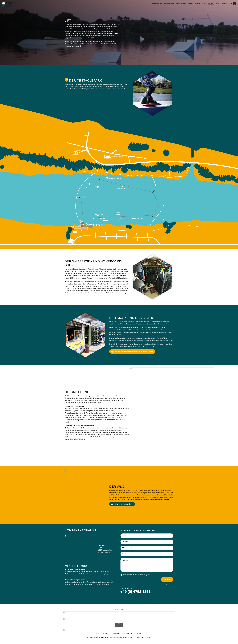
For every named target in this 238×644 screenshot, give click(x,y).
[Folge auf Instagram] (121, 625)
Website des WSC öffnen (122, 504)
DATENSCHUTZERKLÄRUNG (111, 633)
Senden (167, 579)
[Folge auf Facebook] (117, 625)
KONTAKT (139, 633)
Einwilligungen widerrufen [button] (143, 637)
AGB (132, 633)
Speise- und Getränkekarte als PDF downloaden (132, 351)
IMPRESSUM (125, 633)
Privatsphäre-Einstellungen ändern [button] (97, 637)
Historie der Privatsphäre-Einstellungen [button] (121, 637)
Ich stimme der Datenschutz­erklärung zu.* (136, 575)
